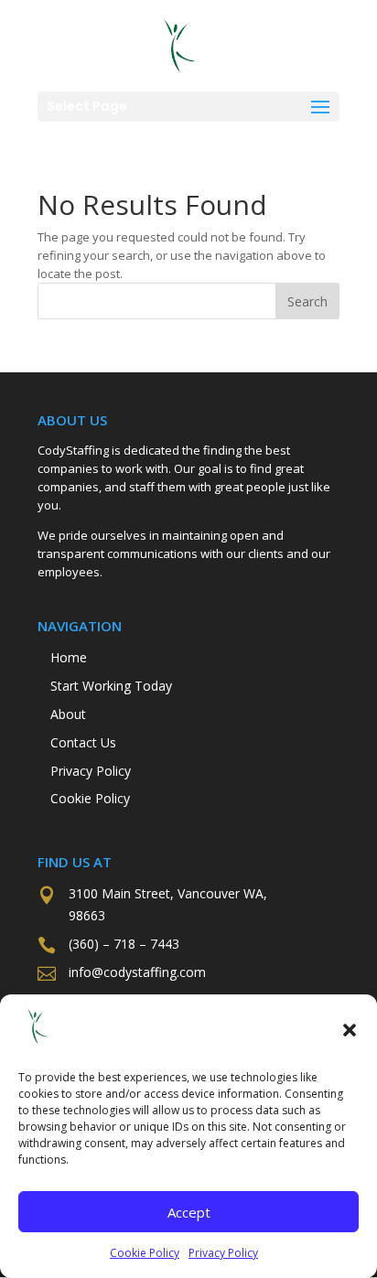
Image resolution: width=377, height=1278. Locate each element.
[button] (349, 1030)
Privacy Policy (223, 1253)
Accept (188, 1212)
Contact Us (83, 742)
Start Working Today (111, 685)
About (68, 714)
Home (68, 657)
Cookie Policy (144, 1253)
